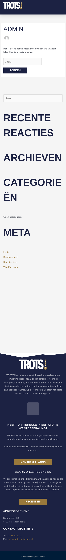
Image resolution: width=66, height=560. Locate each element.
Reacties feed (10, 262)
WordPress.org (11, 267)
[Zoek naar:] (22, 62)
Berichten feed (10, 257)
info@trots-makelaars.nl (21, 539)
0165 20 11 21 (15, 535)
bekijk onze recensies (33, 471)
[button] (60, 6)
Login (6, 252)
